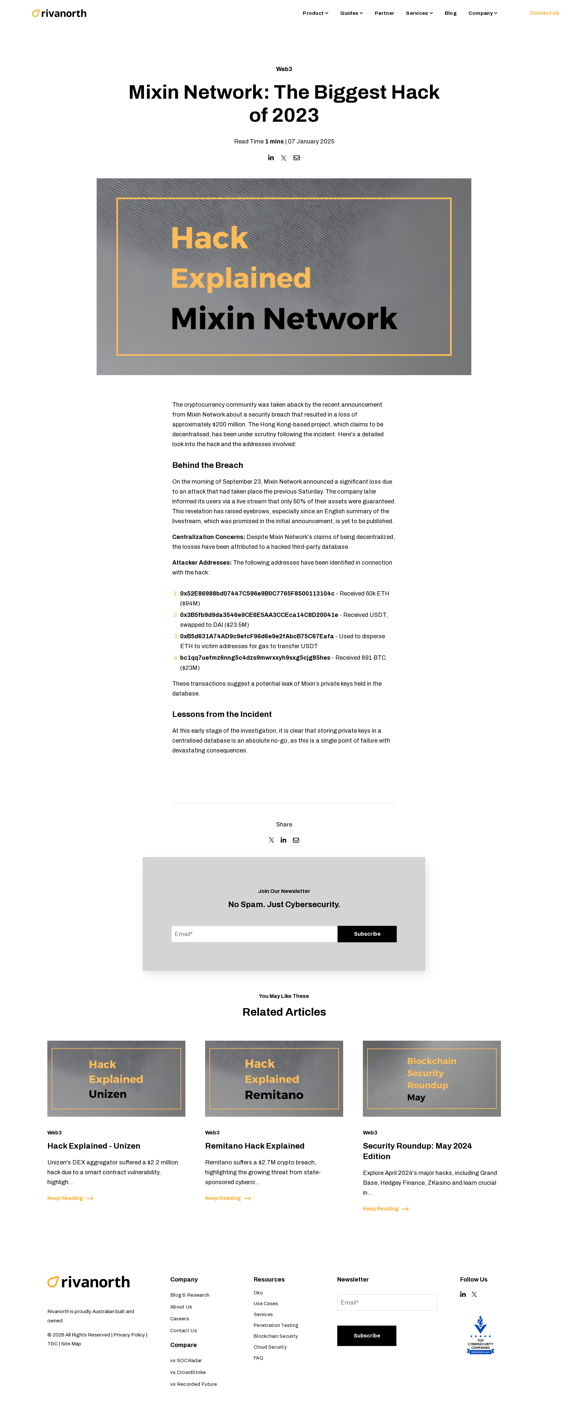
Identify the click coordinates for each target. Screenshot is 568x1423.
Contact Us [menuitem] (183, 1330)
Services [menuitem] (263, 1314)
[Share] (271, 840)
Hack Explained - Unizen (93, 1146)
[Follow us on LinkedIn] (463, 1294)
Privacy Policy (129, 1334)
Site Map (71, 1343)
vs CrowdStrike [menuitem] (188, 1372)
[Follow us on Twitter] (474, 1294)
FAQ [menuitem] (258, 1358)
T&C (52, 1343)
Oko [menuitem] (258, 1292)
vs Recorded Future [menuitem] (193, 1384)
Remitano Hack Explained (255, 1146)
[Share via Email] (297, 158)
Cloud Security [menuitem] (270, 1347)
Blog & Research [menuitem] (190, 1295)
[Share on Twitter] (283, 158)
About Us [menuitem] (181, 1306)
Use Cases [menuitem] (266, 1303)
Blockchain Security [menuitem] (276, 1336)
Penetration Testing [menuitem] (276, 1325)
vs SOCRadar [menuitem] (186, 1360)
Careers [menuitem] (179, 1318)
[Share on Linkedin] (271, 158)
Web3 (284, 69)
